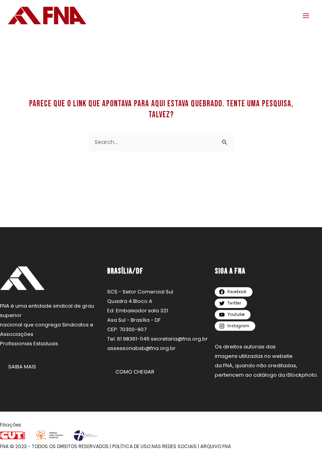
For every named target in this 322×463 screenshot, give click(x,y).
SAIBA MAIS (22, 366)
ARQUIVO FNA (215, 446)
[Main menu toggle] (306, 15)
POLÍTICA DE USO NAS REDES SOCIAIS (154, 446)
